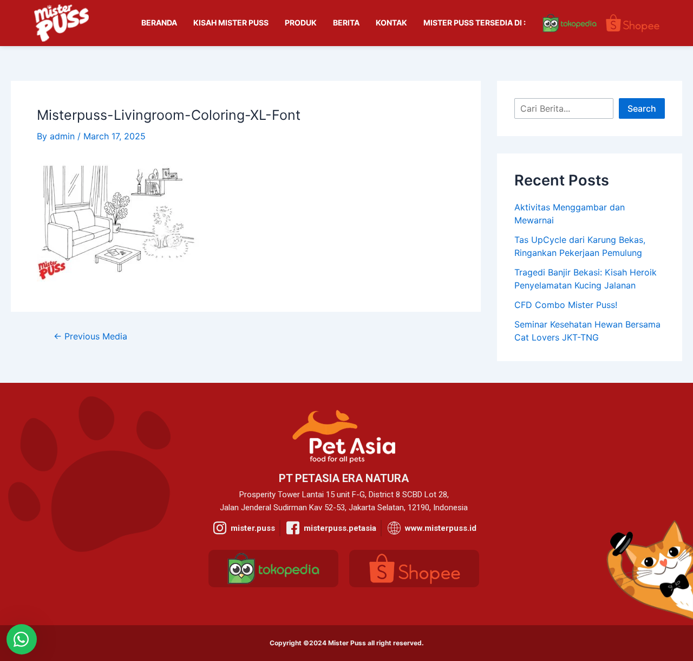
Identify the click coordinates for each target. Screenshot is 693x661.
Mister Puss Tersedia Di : (474, 22)
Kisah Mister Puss (231, 22)
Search (641, 108)
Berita (346, 22)
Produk (301, 22)
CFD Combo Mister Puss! (565, 304)
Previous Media (90, 336)
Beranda (159, 22)
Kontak (391, 22)
